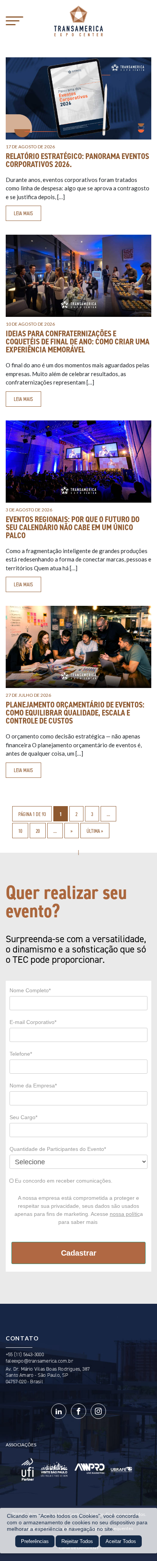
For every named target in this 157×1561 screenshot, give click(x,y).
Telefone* (21, 1054)
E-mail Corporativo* (33, 1022)
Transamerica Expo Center (78, 21)
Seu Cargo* (23, 1117)
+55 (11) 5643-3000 (25, 1354)
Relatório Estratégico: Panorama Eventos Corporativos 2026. (77, 160)
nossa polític (125, 1214)
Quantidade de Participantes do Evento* (58, 1149)
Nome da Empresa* (33, 1085)
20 (38, 831)
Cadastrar (78, 1253)
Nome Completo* (30, 990)
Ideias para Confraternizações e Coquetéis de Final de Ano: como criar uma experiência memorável (77, 341)
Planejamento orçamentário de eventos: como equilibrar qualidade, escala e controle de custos (75, 712)
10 (20, 831)
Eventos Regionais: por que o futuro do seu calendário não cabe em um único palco (72, 527)
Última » (95, 831)
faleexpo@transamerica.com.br (39, 1361)
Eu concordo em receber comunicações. (62, 1181)
